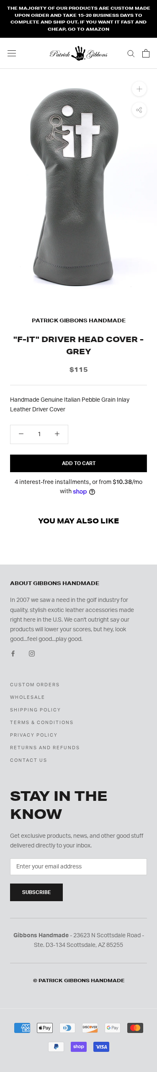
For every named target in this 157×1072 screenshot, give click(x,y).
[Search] (131, 53)
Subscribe (36, 892)
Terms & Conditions (42, 722)
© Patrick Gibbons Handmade (78, 980)
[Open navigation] (12, 53)
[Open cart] (145, 53)
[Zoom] (139, 88)
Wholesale (27, 697)
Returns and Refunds (45, 747)
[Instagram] (32, 654)
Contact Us (28, 760)
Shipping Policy (35, 710)
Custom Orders (35, 684)
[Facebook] (13, 654)
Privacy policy (34, 735)
